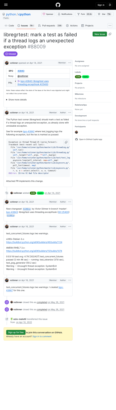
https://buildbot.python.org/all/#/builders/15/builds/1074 (34, 251)
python (11, 14)
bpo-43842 (28, 131)
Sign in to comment (42, 336)
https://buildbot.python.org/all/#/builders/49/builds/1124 (34, 242)
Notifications (66, 14)
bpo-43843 (12, 212)
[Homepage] (58, 4)
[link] (16, 192)
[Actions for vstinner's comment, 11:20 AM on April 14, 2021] (70, 112)
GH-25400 (63, 212)
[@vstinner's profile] (7, 62)
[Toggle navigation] (6, 4)
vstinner (14, 63)
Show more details (17, 99)
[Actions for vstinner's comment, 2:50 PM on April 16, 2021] (70, 280)
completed (42, 302)
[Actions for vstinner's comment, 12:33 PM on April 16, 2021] (70, 202)
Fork (86, 14)
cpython (24, 14)
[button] (66, 142)
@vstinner (23, 76)
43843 (21, 71)
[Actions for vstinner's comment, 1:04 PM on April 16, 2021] (70, 226)
